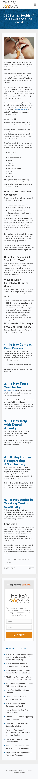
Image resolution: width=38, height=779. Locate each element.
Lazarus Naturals (21, 109)
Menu (35, 4)
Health (10, 562)
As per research (10, 390)
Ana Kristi (14, 559)
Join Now (19, 635)
